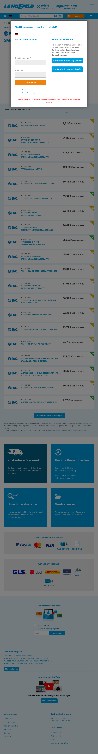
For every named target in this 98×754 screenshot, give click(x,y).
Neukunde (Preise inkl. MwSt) (67, 69)
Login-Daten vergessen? (30, 93)
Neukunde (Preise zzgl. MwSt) (67, 60)
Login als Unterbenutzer (30, 90)
